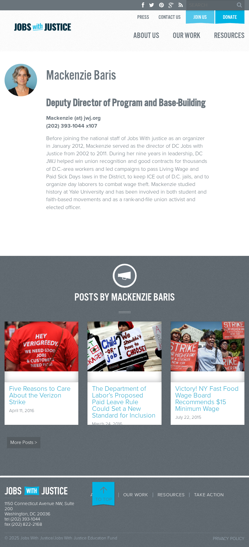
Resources (229, 36)
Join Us (200, 17)
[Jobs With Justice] (42, 26)
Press (143, 17)
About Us (146, 36)
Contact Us (170, 17)
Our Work (186, 36)
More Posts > (23, 442)
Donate (230, 17)
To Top (103, 499)
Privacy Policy (228, 538)
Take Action (208, 495)
